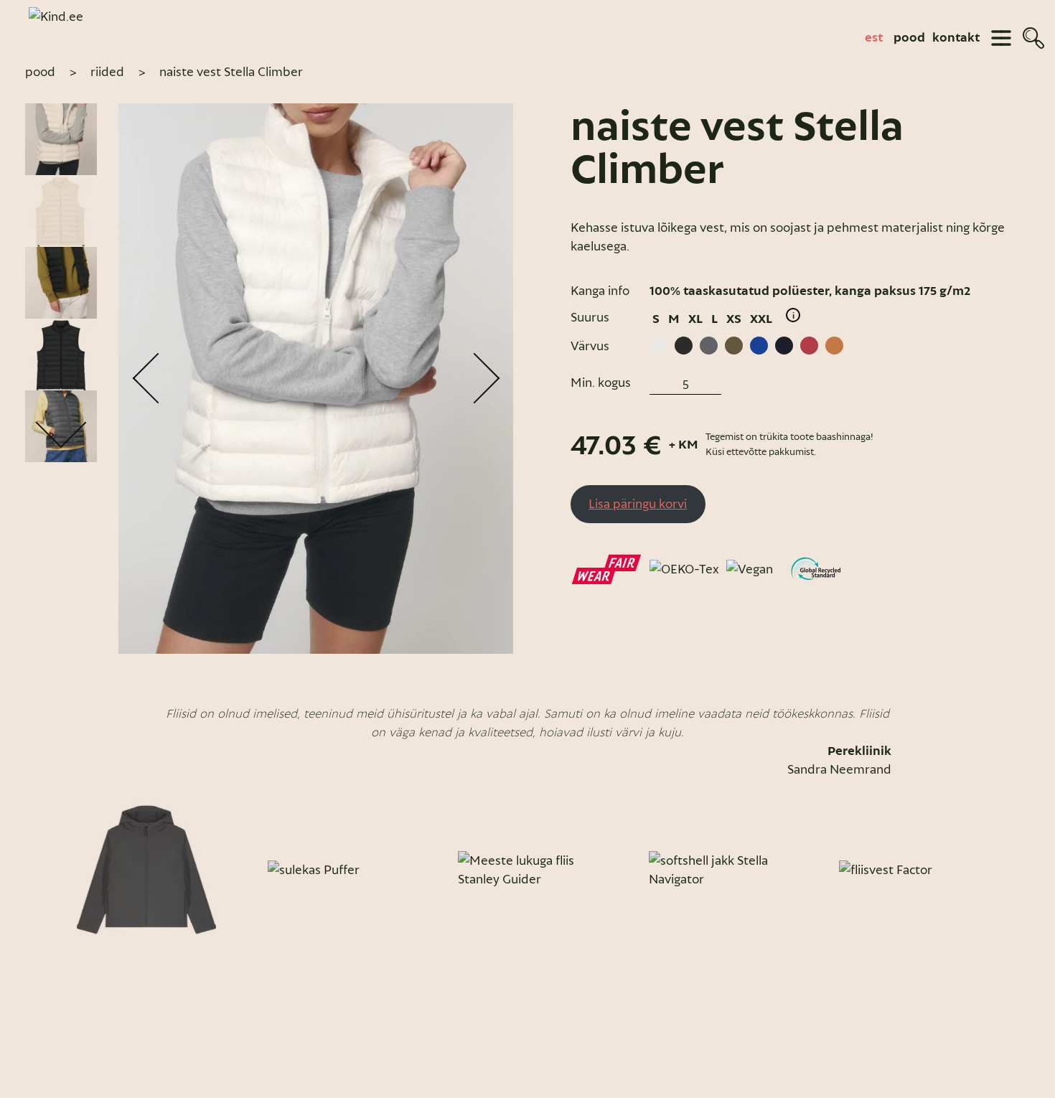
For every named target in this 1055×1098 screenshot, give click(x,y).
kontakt (956, 38)
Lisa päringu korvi (638, 504)
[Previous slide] (41, 870)
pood (909, 38)
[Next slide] (1014, 870)
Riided (107, 72)
